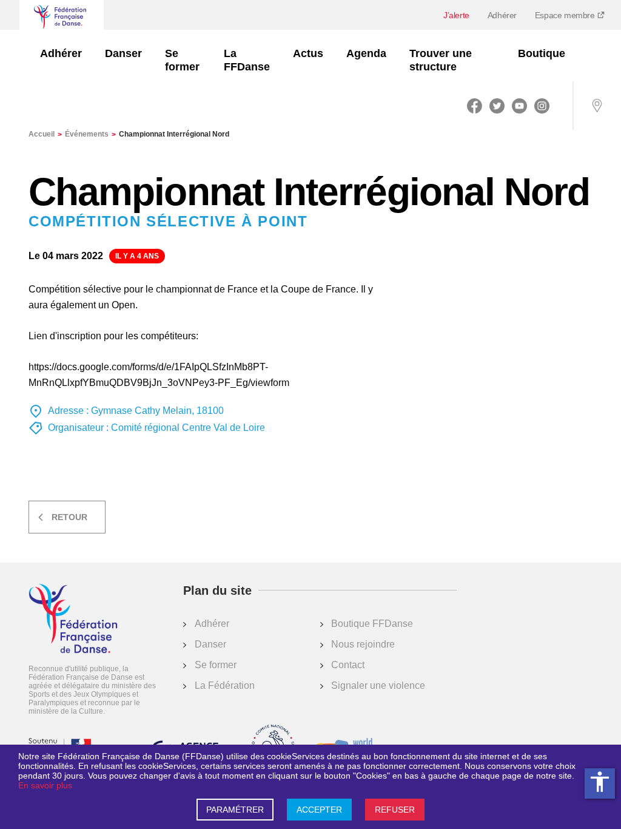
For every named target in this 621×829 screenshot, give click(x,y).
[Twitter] (497, 105)
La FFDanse (247, 60)
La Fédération (225, 685)
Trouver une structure (440, 60)
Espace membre (566, 15)
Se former (182, 60)
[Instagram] (541, 105)
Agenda (366, 53)
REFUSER (395, 809)
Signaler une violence (378, 685)
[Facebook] (474, 105)
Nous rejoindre (363, 644)
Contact (347, 665)
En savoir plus (45, 785)
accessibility (600, 782)
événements (90, 134)
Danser (123, 53)
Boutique (541, 53)
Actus (308, 53)
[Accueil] (73, 619)
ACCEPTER (319, 809)
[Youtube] (519, 105)
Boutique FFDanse (372, 623)
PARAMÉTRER (235, 809)
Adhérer (502, 15)
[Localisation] (597, 105)
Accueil (45, 134)
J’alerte (456, 15)
